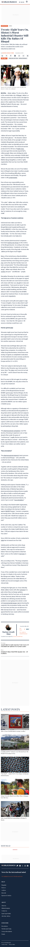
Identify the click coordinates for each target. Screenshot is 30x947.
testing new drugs (13, 243)
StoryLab (4, 893)
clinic (12, 370)
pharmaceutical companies (12, 431)
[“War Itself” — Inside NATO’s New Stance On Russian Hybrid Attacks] (15, 765)
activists (22, 590)
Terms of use (4, 944)
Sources (4, 887)
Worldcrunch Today (6, 929)
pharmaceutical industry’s (11, 455)
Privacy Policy (12, 944)
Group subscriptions (7, 931)
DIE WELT (4, 58)
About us (4, 905)
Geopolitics (4, 25)
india (10, 25)
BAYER (8, 511)
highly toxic (20, 149)
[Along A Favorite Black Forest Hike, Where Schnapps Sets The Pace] (15, 787)
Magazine (4, 885)
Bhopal (19, 95)
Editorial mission (6, 908)
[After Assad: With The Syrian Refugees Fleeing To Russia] (15, 809)
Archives (4, 890)
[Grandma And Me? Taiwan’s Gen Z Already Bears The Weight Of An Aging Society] (15, 743)
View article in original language (23, 632)
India (2, 540)
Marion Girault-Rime (8, 53)
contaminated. (13, 177)
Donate (3, 934)
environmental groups (10, 603)
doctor (26, 305)
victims (3, 271)
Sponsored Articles (6, 895)
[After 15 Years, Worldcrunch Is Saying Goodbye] (15, 722)
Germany (22, 554)
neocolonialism (19, 500)
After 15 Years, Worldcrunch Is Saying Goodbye (13, 731)
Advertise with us (6, 916)
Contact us (4, 911)
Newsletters (5, 926)
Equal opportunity (6, 913)
